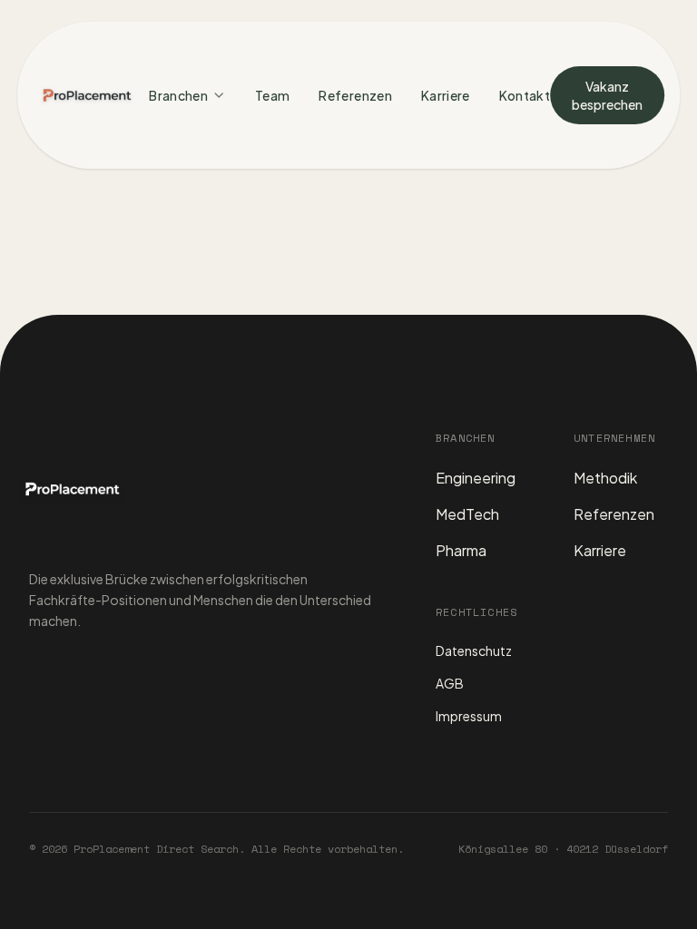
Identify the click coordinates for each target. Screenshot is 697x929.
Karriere (445, 95)
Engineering (475, 477)
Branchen (178, 95)
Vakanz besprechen (607, 95)
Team (272, 95)
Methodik (605, 477)
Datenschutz (474, 650)
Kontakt (524, 95)
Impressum (469, 716)
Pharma (461, 550)
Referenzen (355, 95)
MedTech (467, 513)
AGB (450, 683)
